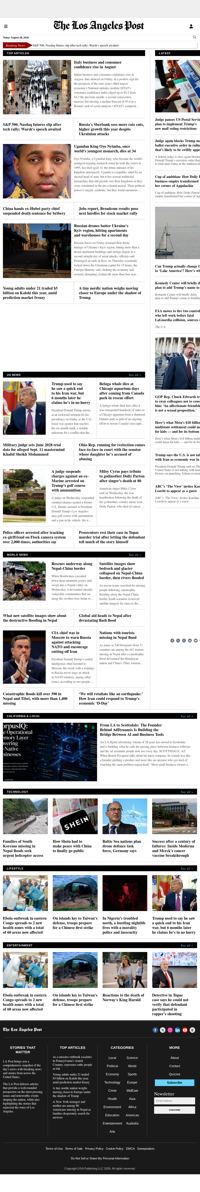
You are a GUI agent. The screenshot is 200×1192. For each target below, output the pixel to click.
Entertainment (112, 1123)
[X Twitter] (178, 641)
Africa (132, 1107)
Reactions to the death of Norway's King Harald (123, 997)
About (175, 1058)
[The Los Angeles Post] (99, 26)
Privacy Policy (94, 1148)
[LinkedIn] (190, 641)
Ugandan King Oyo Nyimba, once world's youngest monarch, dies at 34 (105, 148)
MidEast (132, 1090)
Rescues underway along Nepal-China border (72, 566)
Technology (112, 1082)
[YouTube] (196, 641)
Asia (132, 1098)
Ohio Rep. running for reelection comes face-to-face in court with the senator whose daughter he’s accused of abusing (112, 452)
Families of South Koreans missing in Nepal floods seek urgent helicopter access (23, 848)
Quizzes (174, 1074)
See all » (135, 375)
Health (112, 1098)
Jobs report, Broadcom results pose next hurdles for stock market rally (108, 211)
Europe (132, 1082)
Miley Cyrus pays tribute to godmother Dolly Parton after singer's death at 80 (122, 476)
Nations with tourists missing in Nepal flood (118, 635)
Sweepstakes (145, 1148)
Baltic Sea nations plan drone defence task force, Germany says (122, 846)
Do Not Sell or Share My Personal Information (100, 1158)
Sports (132, 1074)
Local (112, 1058)
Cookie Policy (114, 1148)
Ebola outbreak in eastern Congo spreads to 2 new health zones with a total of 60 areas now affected (24, 925)
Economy (112, 1074)
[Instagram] (184, 641)
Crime (112, 1090)
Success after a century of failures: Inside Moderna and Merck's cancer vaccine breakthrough (173, 848)
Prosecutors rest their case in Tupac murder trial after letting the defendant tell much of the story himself (112, 537)
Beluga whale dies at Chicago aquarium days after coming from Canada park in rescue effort (121, 390)
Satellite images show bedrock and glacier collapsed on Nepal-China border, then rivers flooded (121, 570)
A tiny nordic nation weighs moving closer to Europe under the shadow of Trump (110, 293)
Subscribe (174, 1110)
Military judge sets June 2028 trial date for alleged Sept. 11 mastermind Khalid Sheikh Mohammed (34, 450)
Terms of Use (54, 1148)
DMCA (130, 1148)
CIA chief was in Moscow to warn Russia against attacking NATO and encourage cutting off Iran (71, 642)
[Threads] (192, 1030)
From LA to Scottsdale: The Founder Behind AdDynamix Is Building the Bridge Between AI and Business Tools (132, 730)
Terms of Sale (74, 1148)
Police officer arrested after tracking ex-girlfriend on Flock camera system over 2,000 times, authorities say (34, 537)
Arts (112, 1131)
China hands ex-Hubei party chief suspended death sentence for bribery (34, 211)
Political (112, 1066)
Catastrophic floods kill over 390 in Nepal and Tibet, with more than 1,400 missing (35, 699)
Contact (174, 1066)
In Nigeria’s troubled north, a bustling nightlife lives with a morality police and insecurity (124, 925)
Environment (112, 1107)
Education (112, 1115)
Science (132, 1058)
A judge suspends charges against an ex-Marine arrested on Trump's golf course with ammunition (70, 480)
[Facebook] (172, 641)
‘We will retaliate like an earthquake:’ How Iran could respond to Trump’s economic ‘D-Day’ (111, 699)
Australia (132, 1123)
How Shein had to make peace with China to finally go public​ (72, 846)
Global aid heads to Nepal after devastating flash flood (105, 618)
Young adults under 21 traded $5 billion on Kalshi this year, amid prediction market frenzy (30, 293)
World (132, 1066)
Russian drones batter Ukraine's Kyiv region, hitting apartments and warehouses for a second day (101, 230)
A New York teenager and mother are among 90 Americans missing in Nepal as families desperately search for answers (72, 1109)
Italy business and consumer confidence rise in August (98, 64)
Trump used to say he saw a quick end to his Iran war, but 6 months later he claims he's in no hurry (71, 393)
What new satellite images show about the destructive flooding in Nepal (34, 618)
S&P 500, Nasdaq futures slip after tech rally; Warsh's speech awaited (57, 45)
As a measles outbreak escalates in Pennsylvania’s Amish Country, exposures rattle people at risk (72, 1062)
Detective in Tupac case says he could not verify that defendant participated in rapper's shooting (170, 1004)
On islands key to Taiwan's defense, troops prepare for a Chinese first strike (75, 923)
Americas (132, 1115)
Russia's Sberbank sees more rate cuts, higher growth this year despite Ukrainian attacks (111, 129)
